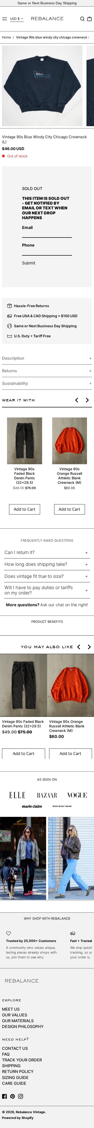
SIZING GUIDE (15, 1077)
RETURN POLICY (18, 1071)
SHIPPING (11, 1065)
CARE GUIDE (14, 1083)
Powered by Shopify (18, 1118)
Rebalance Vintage (30, 1112)
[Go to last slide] (77, 400)
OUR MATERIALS (18, 1020)
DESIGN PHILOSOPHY (23, 1026)
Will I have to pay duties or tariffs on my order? (39, 590)
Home (6, 37)
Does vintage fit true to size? (34, 576)
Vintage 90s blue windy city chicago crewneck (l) (53, 37)
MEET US (11, 1009)
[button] (82, 18)
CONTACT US (15, 1048)
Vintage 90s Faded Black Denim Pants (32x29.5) (24, 476)
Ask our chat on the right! (64, 604)
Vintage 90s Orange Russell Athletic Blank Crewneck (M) (69, 476)
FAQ (6, 1054)
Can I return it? (20, 552)
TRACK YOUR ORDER (22, 1059)
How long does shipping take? (36, 564)
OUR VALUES (14, 1014)
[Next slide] (87, 400)
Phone (28, 245)
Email (27, 227)
